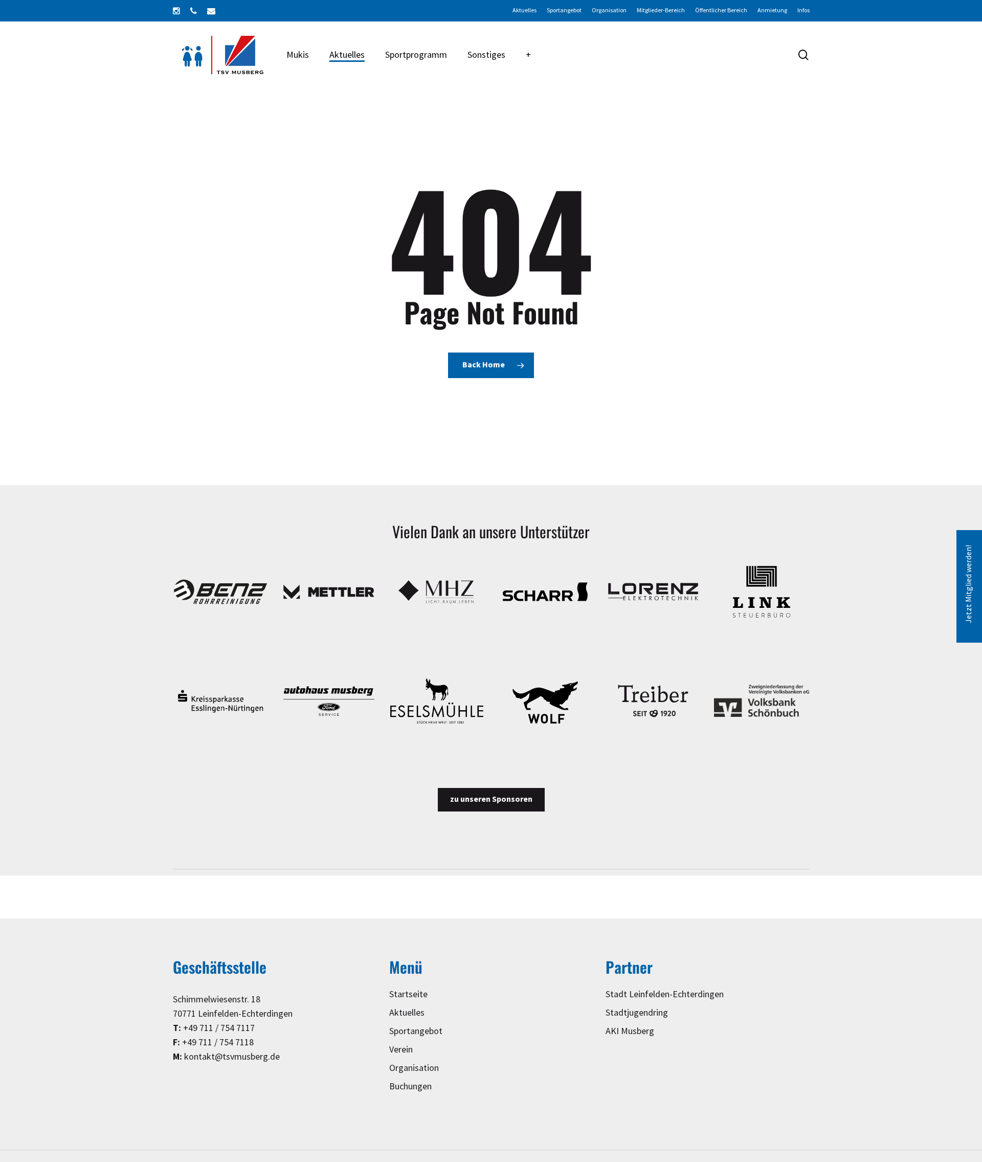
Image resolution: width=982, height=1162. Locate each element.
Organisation (414, 1068)
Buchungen (410, 1086)
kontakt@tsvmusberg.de (232, 1056)
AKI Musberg (630, 1031)
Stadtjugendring (637, 1012)
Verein (401, 1049)
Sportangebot (415, 1031)
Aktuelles (407, 1012)
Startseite (408, 994)
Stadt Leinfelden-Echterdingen (665, 994)
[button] (491, 800)
